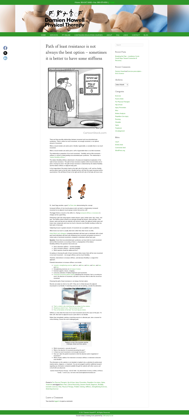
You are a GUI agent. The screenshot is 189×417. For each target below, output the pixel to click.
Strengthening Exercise (99, 386)
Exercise (118, 96)
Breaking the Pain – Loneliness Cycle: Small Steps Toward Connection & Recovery (127, 58)
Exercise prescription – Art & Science (128, 72)
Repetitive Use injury (93, 382)
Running (117, 119)
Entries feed (119, 144)
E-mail (111, 2)
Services (54, 35)
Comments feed (120, 147)
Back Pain (63, 384)
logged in (57, 401)
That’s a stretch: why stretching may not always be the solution (72, 306)
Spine (103, 382)
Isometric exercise (52, 386)
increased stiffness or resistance (89, 213)
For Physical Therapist (59, 382)
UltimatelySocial (108, 415)
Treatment (49, 384)
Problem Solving (79, 386)
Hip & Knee (71, 382)
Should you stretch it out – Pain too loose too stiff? (68, 308)
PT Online (66, 35)
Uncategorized (120, 131)
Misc (116, 110)
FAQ (117, 35)
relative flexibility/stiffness (57, 157)
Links (125, 35)
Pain (59, 386)
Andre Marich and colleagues (58, 233)
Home (43, 35)
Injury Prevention (81, 382)
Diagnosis (94, 384)
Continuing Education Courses (88, 35)
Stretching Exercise (52, 389)
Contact (136, 35)
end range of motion (75, 269)
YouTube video (72, 205)
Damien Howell (85, 384)
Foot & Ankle (119, 99)
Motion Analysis (120, 113)
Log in (117, 141)
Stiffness (88, 386)
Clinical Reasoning (73, 384)
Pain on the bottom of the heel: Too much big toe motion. (70, 310)
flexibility (100, 384)
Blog (146, 35)
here (76, 265)
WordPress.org (120, 150)
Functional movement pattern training (64, 274)
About (109, 35)
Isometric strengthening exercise (63, 265)
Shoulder (118, 122)
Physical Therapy (67, 386)
